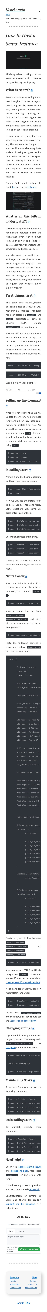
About (20, 1302)
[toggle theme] (39, 11)
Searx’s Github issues (29, 1166)
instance (31, 187)
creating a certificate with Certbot (23, 982)
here (14, 187)
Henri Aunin (15, 9)
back (8, 14)
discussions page (19, 1171)
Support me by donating (20, 1204)
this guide (11, 1047)
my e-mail (34, 1189)
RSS (28, 1302)
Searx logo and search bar (23, 1020)
